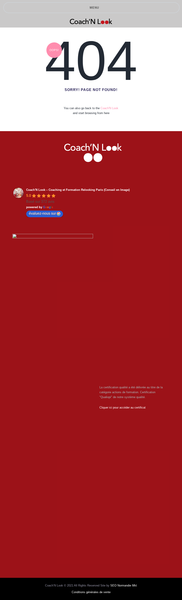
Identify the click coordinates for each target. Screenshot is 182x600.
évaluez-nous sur (42, 213)
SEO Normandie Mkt (123, 585)
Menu (94, 7)
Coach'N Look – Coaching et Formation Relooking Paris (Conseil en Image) (78, 189)
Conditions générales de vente (91, 592)
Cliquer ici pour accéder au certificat (122, 407)
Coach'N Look (109, 108)
